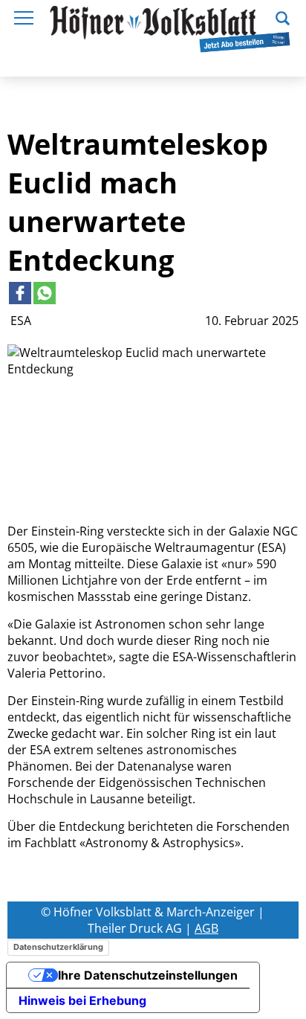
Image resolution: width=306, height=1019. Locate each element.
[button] (282, 16)
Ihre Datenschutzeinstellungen (148, 975)
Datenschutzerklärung (58, 947)
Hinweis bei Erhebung (82, 1000)
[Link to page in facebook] (20, 293)
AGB (206, 928)
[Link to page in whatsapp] (44, 293)
